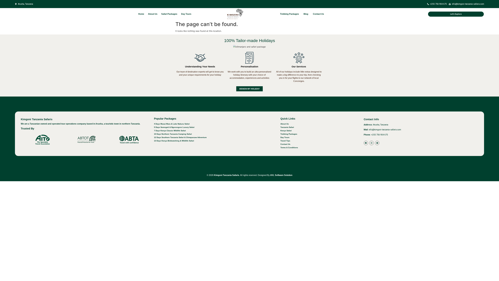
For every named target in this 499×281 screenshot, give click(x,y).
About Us (152, 14)
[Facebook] (366, 143)
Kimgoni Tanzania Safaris (226, 175)
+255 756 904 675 (379, 134)
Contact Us (318, 14)
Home (141, 14)
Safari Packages (169, 14)
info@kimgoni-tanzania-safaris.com (385, 129)
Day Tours (186, 14)
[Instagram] (371, 143)
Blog (306, 14)
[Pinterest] (377, 143)
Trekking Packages (289, 14)
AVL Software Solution (281, 175)
